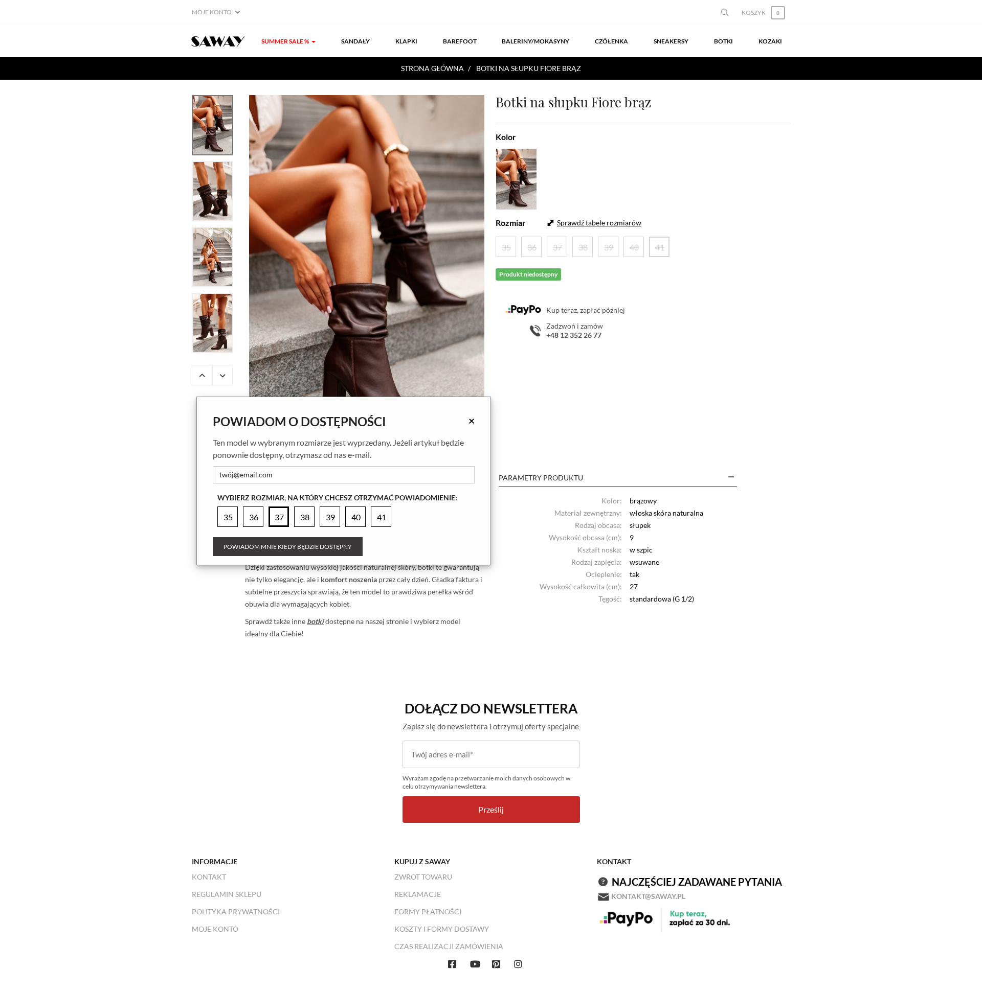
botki (315, 621)
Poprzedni (202, 375)
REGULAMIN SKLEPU (226, 894)
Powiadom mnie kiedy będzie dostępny (288, 546)
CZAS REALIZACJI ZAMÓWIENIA (448, 946)
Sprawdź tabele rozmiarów (599, 222)
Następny (222, 375)
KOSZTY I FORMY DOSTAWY (441, 929)
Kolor (506, 137)
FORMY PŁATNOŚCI (427, 911)
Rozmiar (511, 222)
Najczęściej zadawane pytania (697, 881)
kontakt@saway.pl (648, 896)
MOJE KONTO (215, 929)
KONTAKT (209, 876)
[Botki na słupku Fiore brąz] (366, 271)
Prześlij (491, 809)
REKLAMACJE (417, 894)
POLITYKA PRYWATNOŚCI (236, 911)
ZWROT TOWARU (423, 876)
